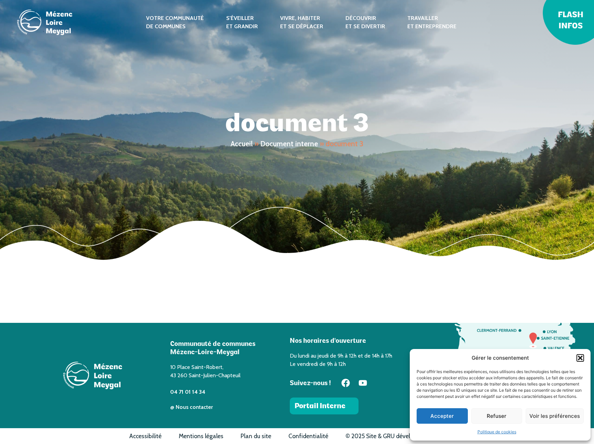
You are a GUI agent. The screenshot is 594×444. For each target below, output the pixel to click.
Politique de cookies (496, 431)
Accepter (442, 416)
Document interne (289, 143)
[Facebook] (345, 383)
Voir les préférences (554, 416)
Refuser (496, 416)
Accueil (242, 143)
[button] (580, 358)
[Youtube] (363, 383)
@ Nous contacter (191, 407)
